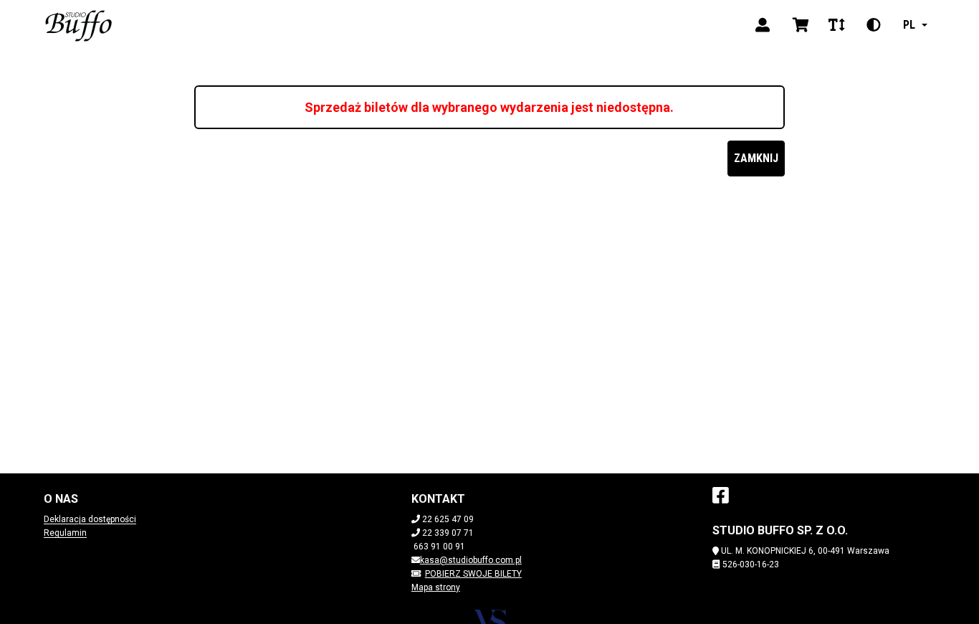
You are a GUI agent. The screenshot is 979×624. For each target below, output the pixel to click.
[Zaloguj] (762, 25)
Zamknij (756, 158)
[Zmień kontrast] (873, 25)
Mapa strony (435, 587)
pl (909, 25)
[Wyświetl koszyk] (801, 25)
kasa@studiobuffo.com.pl (471, 560)
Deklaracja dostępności (90, 519)
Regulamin (65, 533)
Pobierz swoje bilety (473, 574)
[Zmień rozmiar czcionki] (836, 25)
